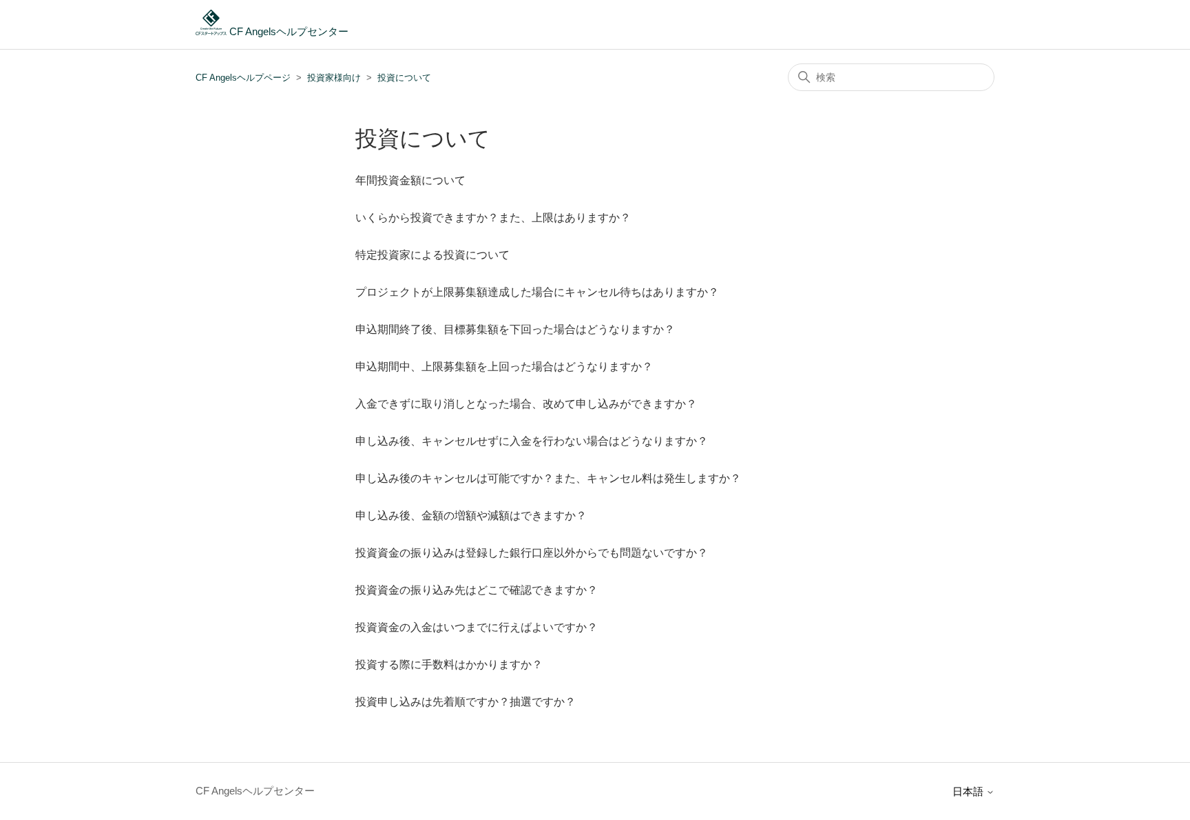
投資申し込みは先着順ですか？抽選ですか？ (465, 702)
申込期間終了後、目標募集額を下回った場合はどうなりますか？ (515, 329)
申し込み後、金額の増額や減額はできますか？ (471, 515)
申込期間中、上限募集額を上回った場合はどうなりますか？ (504, 366)
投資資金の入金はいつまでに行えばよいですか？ (476, 627)
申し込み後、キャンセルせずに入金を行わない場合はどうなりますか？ (531, 441)
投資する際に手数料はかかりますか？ (449, 664)
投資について (404, 77)
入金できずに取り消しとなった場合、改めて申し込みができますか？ (526, 404)
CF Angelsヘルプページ (243, 77)
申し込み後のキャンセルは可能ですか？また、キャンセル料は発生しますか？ (548, 478)
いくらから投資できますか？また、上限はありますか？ (493, 217)
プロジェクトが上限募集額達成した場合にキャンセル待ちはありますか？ (537, 292)
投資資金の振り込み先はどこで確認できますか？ (476, 590)
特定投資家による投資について (432, 255)
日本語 (969, 791)
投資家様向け (334, 77)
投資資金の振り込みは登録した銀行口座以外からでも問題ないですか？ (531, 553)
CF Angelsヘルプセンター (287, 31)
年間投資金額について (410, 180)
